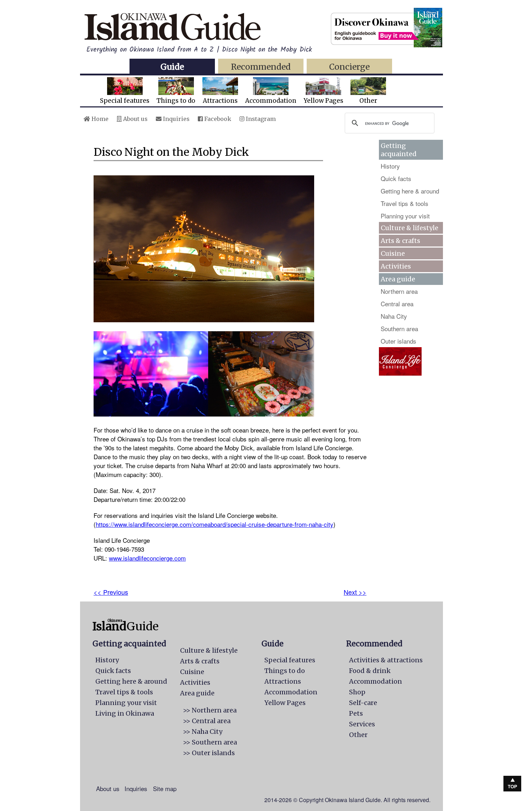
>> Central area (207, 721)
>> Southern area (210, 742)
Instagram (260, 118)
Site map (164, 788)
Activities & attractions (386, 660)
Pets (356, 713)
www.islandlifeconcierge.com (147, 557)
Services (362, 724)
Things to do (176, 101)
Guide (172, 67)
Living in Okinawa (124, 713)
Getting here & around (410, 190)
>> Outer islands (209, 753)
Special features (124, 101)
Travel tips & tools (404, 203)
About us (135, 118)
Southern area (399, 328)
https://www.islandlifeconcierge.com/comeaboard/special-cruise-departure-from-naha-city (214, 524)
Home (99, 118)
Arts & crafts (400, 241)
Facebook (217, 118)
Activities (396, 266)
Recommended (261, 67)
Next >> (355, 592)
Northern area (399, 291)
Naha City (394, 316)
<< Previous (111, 592)
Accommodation (270, 101)
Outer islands (398, 340)
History (390, 165)
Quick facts (396, 178)
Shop (357, 692)
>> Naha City (202, 731)
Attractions (220, 101)
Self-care (363, 703)
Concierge (349, 67)
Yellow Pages (323, 101)
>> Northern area (210, 710)
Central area (397, 303)
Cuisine (393, 253)
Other (368, 101)
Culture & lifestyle (409, 228)
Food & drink (370, 671)
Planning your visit (405, 215)
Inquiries (176, 118)
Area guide (197, 693)
